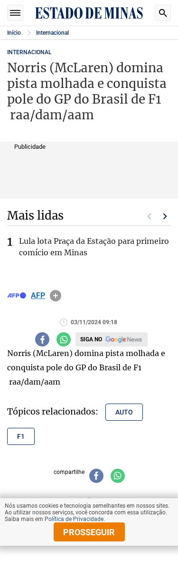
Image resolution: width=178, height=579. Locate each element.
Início (14, 33)
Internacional (52, 33)
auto (124, 412)
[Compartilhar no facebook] (42, 339)
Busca (163, 13)
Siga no (91, 339)
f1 (21, 436)
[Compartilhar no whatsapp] (63, 339)
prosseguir (89, 532)
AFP (38, 295)
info (55, 295)
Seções (15, 13)
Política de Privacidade (74, 519)
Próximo (165, 216)
